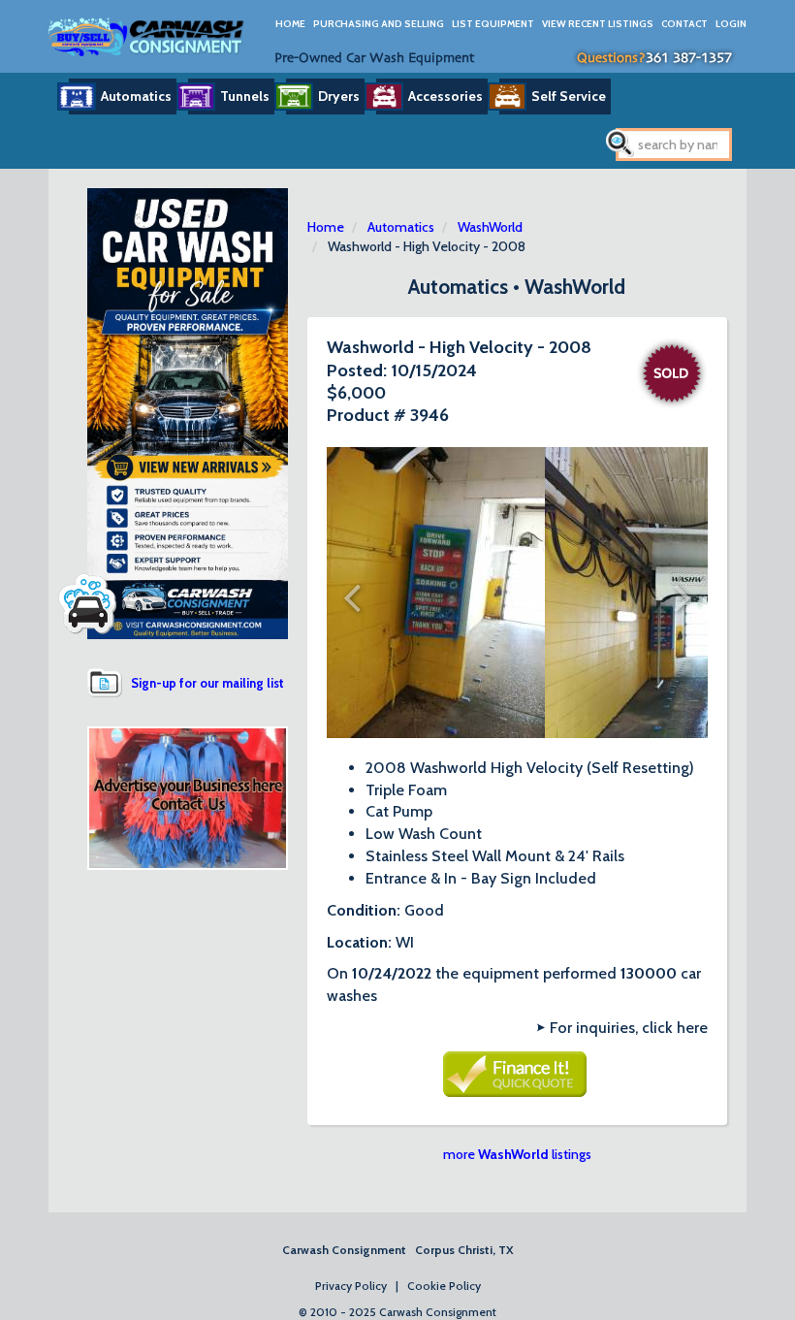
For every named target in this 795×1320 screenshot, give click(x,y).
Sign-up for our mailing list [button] (207, 683)
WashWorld (490, 227)
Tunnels (245, 96)
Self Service (568, 96)
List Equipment (493, 23)
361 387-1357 (689, 58)
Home (290, 23)
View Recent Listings (597, 23)
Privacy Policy (351, 1285)
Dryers (339, 96)
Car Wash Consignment (147, 36)
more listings (517, 1154)
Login (731, 23)
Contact (684, 23)
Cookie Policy (444, 1285)
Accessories (445, 96)
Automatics (136, 96)
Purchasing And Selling (378, 23)
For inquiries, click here (629, 1027)
